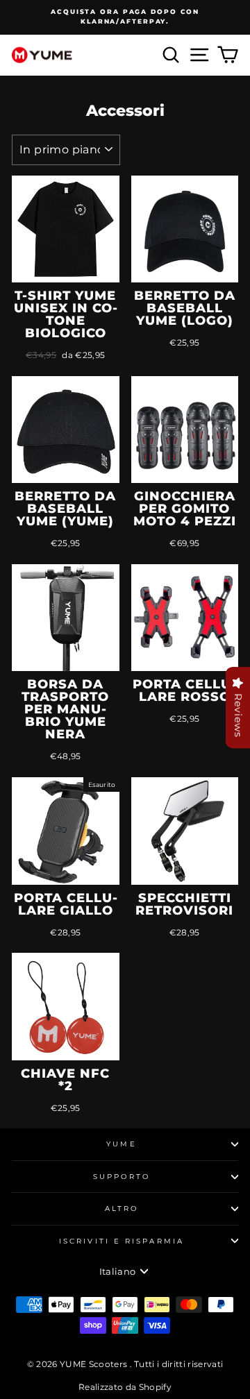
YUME (121, 1143)
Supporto (121, 1176)
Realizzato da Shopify (125, 1387)
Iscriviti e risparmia (121, 1241)
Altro (121, 1208)
